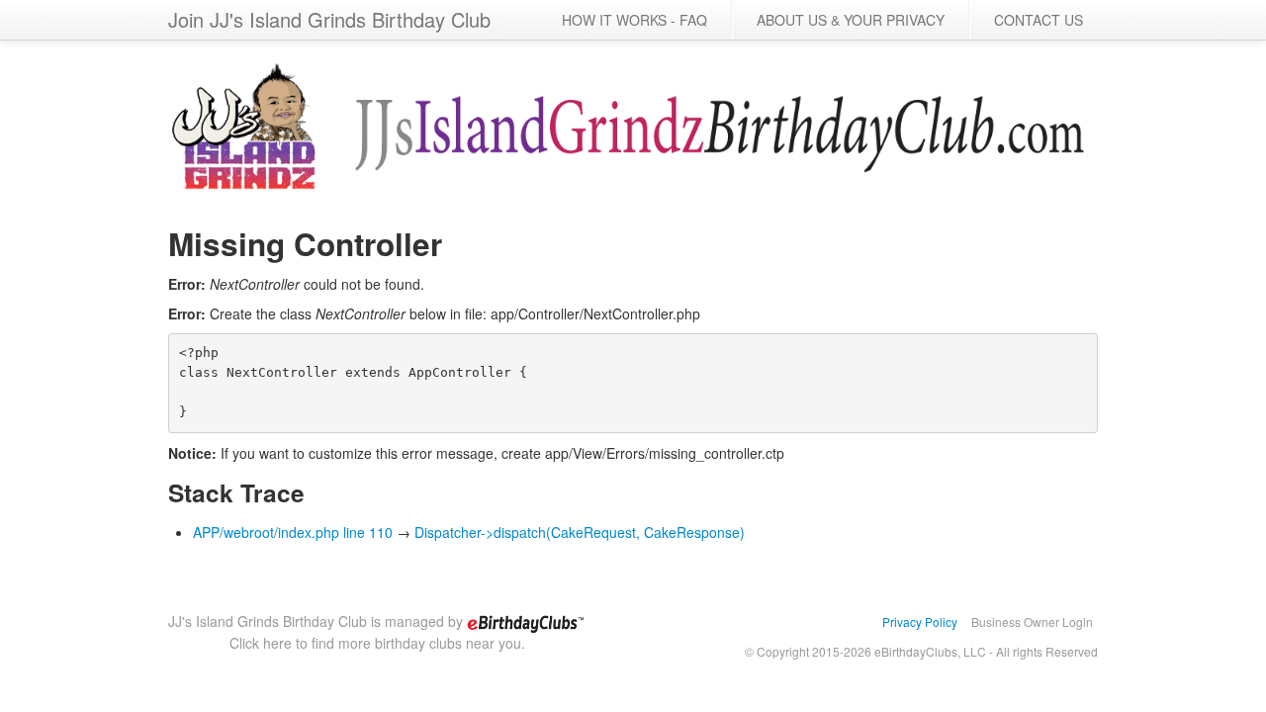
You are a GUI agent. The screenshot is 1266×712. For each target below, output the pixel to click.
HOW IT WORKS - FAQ (634, 20)
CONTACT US (1038, 20)
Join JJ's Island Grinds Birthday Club (329, 19)
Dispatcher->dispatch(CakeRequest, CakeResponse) (579, 532)
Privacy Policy (919, 621)
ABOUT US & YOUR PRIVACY (851, 20)
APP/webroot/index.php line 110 (293, 532)
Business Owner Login (1032, 621)
